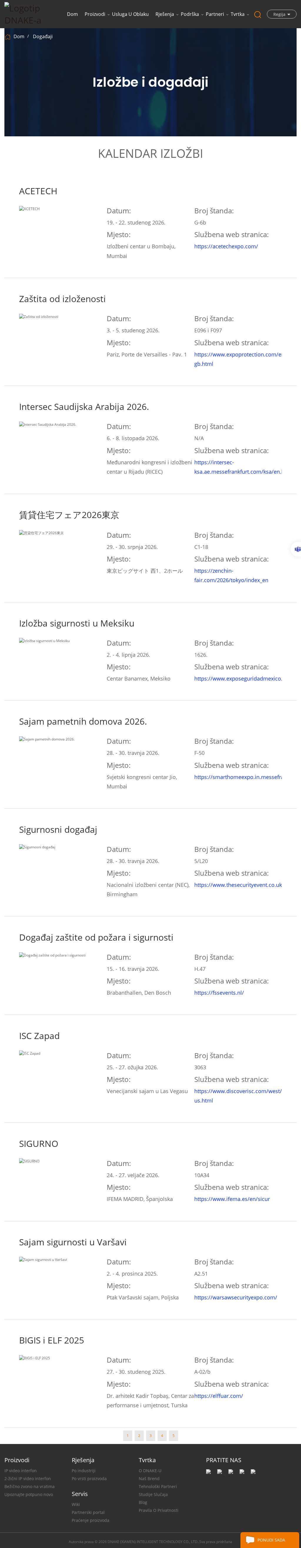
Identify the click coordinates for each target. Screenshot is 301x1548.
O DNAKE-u (150, 1470)
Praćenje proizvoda (90, 1520)
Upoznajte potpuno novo (28, 1494)
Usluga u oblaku (130, 14)
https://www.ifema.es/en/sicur (232, 1198)
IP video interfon (20, 1470)
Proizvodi (95, 14)
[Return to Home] (8, 37)
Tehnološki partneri (158, 1486)
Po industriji (84, 1470)
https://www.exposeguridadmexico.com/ (244, 678)
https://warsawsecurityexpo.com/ (235, 1297)
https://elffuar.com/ (218, 1395)
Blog (143, 1502)
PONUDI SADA (271, 1540)
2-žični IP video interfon (27, 1478)
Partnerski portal (88, 1512)
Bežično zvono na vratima (29, 1486)
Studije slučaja (153, 1494)
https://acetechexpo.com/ (226, 246)
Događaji (43, 36)
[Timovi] (296, 549)
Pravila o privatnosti (158, 1510)
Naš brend (149, 1478)
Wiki (76, 1504)
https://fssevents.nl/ (219, 992)
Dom (72, 14)
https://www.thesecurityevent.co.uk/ (239, 884)
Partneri (215, 14)
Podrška (190, 14)
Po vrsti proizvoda (89, 1478)
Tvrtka (238, 14)
